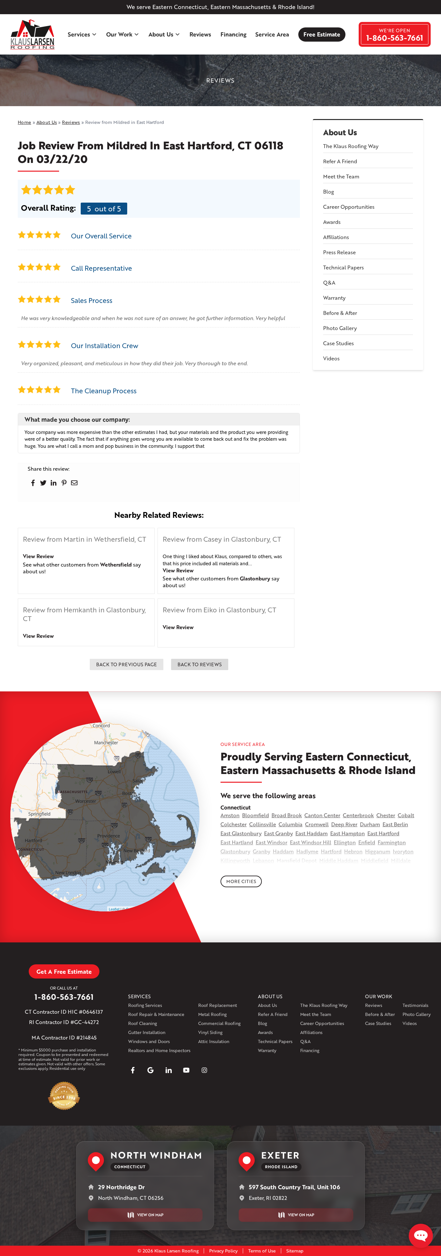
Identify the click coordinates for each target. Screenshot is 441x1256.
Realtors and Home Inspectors (159, 1050)
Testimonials (415, 1005)
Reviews (200, 34)
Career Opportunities (348, 206)
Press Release (339, 252)
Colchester (234, 824)
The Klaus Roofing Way (350, 146)
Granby (261, 851)
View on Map (150, 1215)
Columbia (291, 824)
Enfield (366, 842)
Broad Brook (287, 815)
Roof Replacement (217, 1005)
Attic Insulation (213, 1041)
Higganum (377, 851)
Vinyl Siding (210, 1032)
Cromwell (317, 824)
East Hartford (383, 833)
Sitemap (294, 1251)
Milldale (401, 860)
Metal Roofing (212, 1014)
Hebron (353, 851)
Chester (385, 815)
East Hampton (347, 833)
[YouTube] (186, 1070)
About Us (161, 34)
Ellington (345, 842)
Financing (233, 34)
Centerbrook (358, 815)
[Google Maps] (150, 1070)
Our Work (119, 34)
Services (79, 34)
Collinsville (262, 824)
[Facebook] (133, 1070)
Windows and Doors (149, 1041)
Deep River (344, 824)
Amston (230, 815)
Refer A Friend (340, 161)
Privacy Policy (223, 1251)
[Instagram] (204, 1070)
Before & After (340, 313)
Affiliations (336, 237)
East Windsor (271, 842)
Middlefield (374, 860)
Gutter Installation (146, 1032)
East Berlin (395, 824)
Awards (332, 222)
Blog (328, 191)
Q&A (329, 282)
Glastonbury (255, 578)
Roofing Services (145, 1005)
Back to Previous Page (126, 664)
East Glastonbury (241, 833)
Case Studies (338, 343)
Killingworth (235, 860)
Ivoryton (403, 851)
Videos (331, 358)
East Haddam (311, 833)
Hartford (331, 851)
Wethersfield (116, 564)
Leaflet (114, 908)
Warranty (334, 297)
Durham (370, 824)
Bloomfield (255, 815)
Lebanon (263, 860)
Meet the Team (341, 176)
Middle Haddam (338, 860)
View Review (38, 556)
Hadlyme (307, 851)
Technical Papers (343, 267)
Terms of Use (262, 1251)
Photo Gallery (340, 328)
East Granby (278, 833)
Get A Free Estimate (64, 971)
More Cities (241, 881)
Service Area (272, 34)
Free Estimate (321, 34)
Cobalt (406, 815)
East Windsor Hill (310, 842)
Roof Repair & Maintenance (156, 1014)
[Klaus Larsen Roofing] (32, 34)
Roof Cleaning (142, 1023)
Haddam (283, 851)
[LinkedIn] (168, 1070)
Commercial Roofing (219, 1023)
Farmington (392, 842)
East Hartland (237, 842)
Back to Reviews (200, 664)
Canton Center (322, 815)
